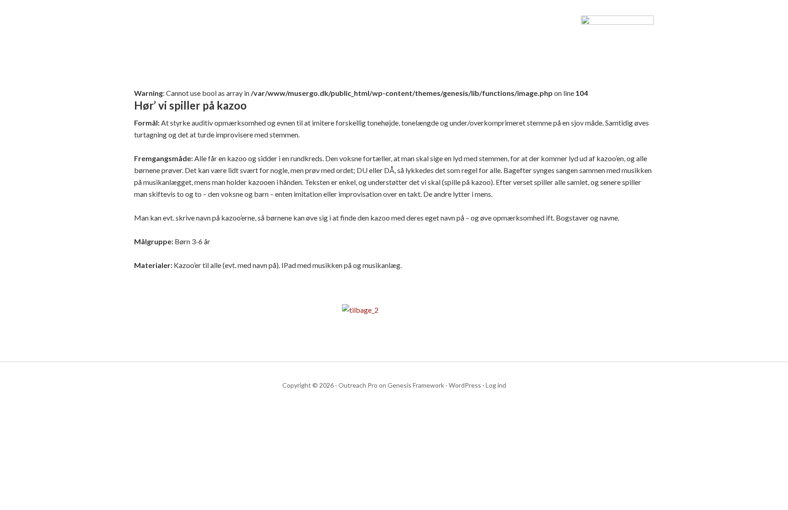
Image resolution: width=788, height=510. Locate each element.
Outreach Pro (358, 385)
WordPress (465, 385)
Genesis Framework (416, 385)
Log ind (496, 385)
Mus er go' (211, 41)
